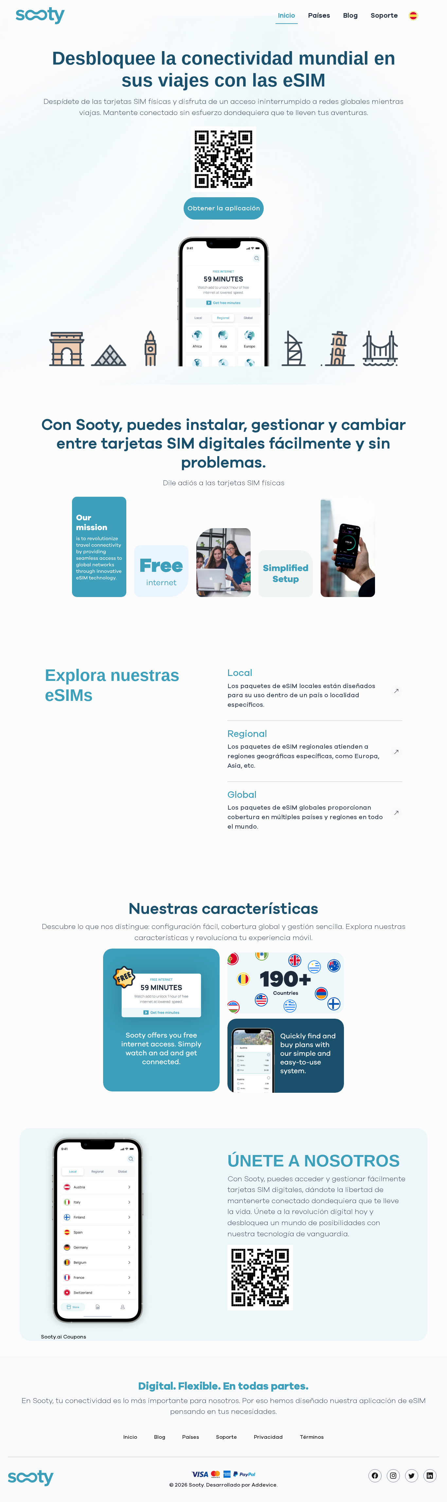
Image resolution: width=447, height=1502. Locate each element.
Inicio (286, 15)
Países (319, 15)
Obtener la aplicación (224, 208)
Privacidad (268, 1437)
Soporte (384, 15)
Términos (312, 1437)
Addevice (264, 1485)
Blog (350, 15)
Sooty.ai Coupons (63, 1336)
